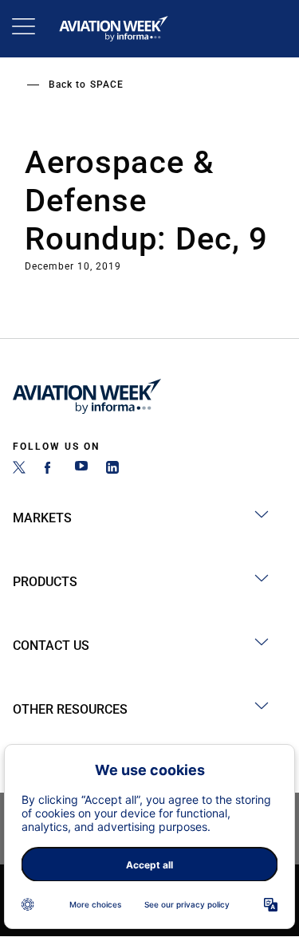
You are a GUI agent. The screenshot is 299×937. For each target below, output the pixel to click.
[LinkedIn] (112, 469)
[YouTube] (81, 469)
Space (107, 84)
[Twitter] (19, 469)
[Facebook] (50, 469)
